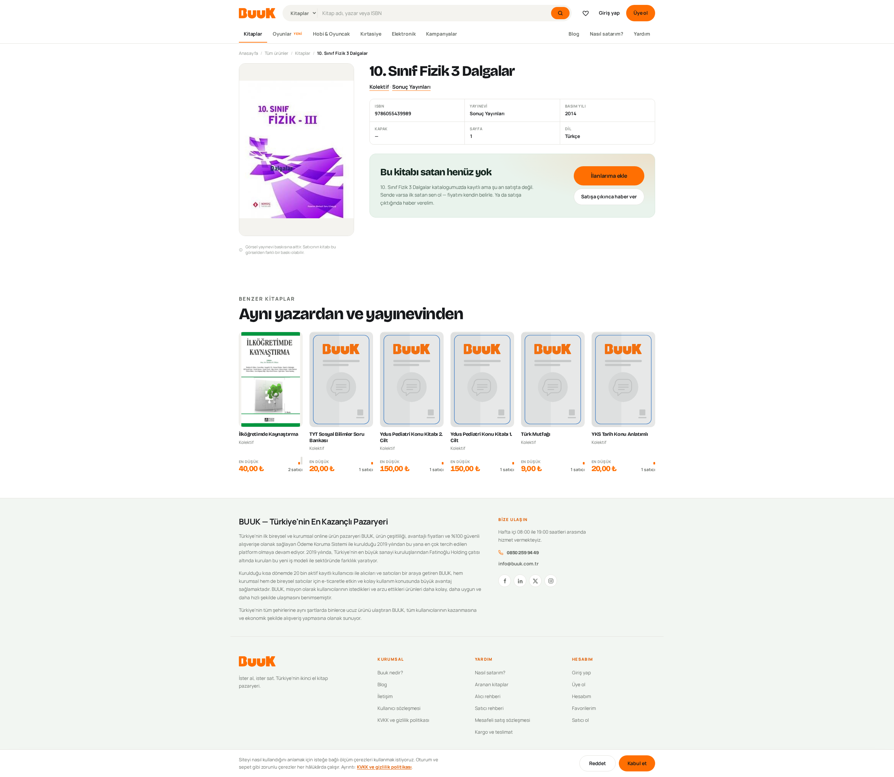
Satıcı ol (580, 720)
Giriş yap (609, 12)
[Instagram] (550, 580)
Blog (574, 33)
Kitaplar (253, 33)
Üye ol (640, 12)
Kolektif (379, 86)
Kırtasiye (370, 33)
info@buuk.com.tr (518, 563)
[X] (535, 580)
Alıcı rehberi (487, 696)
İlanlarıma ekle (609, 175)
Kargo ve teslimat (494, 732)
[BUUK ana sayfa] (257, 13)
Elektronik (404, 33)
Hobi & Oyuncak (331, 33)
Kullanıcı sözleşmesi (399, 708)
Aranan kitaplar (491, 684)
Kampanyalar (441, 33)
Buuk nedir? (390, 672)
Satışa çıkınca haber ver (609, 196)
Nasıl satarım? (606, 33)
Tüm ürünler (276, 53)
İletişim (385, 696)
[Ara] (560, 13)
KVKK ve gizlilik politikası (403, 720)
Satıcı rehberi (489, 708)
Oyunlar (287, 33)
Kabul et (637, 763)
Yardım (642, 33)
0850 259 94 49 (522, 553)
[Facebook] (504, 580)
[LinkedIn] (520, 580)
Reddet (597, 763)
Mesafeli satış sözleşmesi (502, 720)
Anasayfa (248, 53)
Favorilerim (584, 708)
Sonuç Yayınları (411, 86)
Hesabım (581, 696)
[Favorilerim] (586, 13)
